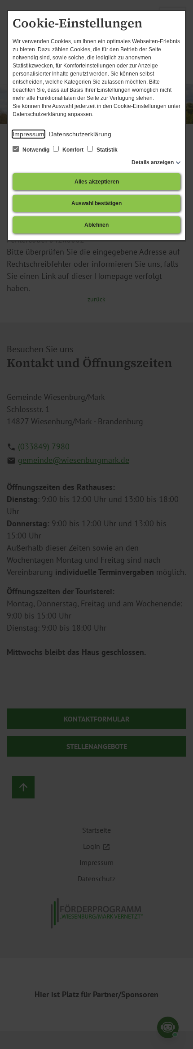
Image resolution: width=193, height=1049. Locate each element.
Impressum (28, 134)
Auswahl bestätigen (96, 203)
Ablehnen (96, 225)
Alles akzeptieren (97, 182)
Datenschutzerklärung (80, 134)
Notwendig (36, 150)
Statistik (106, 150)
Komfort (73, 150)
